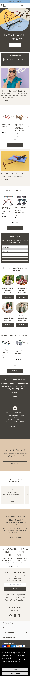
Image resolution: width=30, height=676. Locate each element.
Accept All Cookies (15, 673)
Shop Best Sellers (15, 145)
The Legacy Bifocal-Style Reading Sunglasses (19, 126)
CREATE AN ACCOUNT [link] (15, 538)
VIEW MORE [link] (15, 396)
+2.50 (23, 59)
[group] (15, 623)
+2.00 (17, 59)
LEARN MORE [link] (15, 463)
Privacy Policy (19, 659)
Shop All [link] (8, 297)
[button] (22, 5)
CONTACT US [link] (15, 426)
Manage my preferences (15, 665)
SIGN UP (15, 589)
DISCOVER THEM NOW (15, 566)
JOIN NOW (4, 100)
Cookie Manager (5, 662)
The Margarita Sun (19, 350)
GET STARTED (6, 179)
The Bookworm (6, 124)
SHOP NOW (15, 45)
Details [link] (12, 501)
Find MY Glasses (15, 259)
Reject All (15, 669)
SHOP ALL (15, 228)
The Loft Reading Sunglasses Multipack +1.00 (20, 209)
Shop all (15, 371)
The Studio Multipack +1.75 (7, 208)
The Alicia (5, 350)
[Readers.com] (4, 5)
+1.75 (11, 59)
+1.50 (6, 59)
